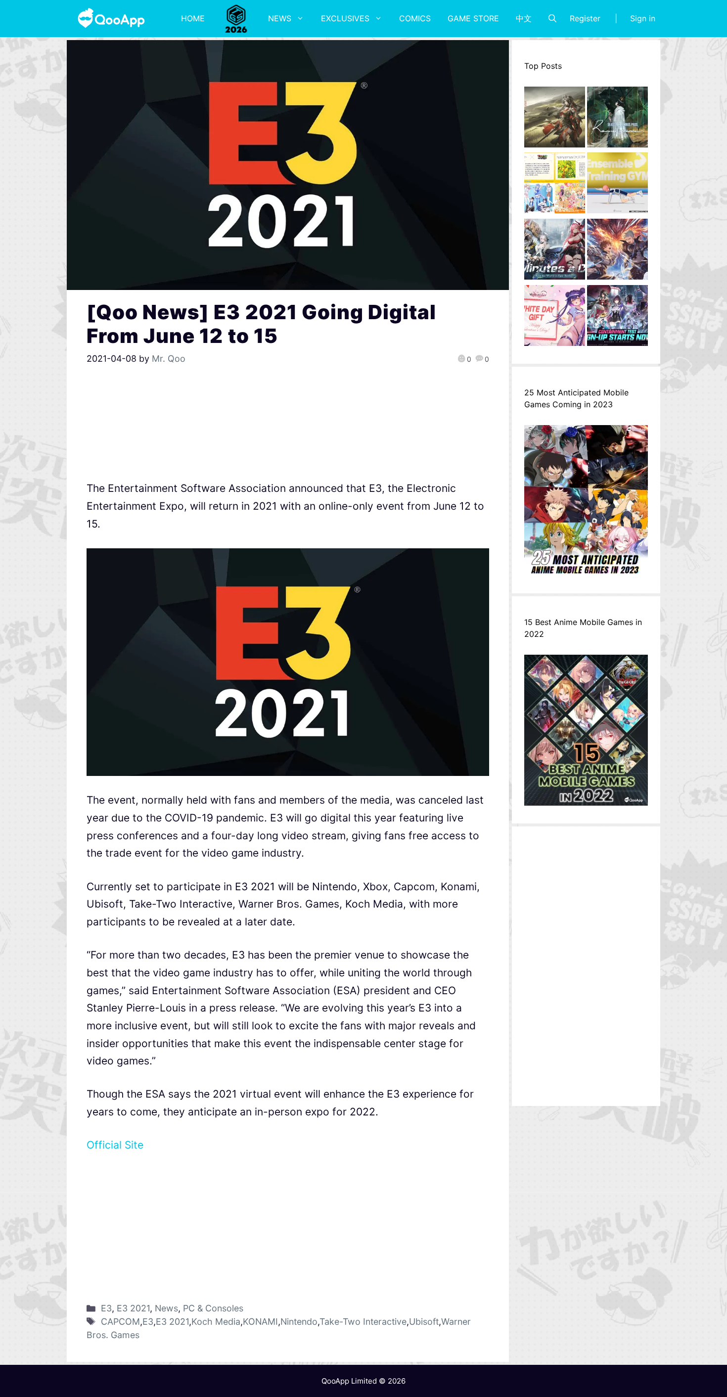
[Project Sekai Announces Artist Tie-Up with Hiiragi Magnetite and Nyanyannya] (554, 185)
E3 (106, 1308)
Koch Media (215, 1321)
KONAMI (260, 1321)
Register (585, 18)
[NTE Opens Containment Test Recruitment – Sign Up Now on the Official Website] (617, 318)
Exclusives (345, 18)
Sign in (642, 18)
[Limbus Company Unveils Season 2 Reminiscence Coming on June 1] (617, 120)
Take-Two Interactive (363, 1321)
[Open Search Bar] (552, 18)
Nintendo (299, 1321)
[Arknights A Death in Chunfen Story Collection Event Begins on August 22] (554, 120)
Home (193, 18)
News (279, 18)
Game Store (473, 18)
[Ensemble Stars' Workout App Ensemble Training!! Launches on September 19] (617, 185)
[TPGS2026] (236, 18)
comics (415, 18)
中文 (524, 18)
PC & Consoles (213, 1308)
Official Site (115, 1145)
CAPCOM (120, 1321)
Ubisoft (424, 1321)
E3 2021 (133, 1308)
